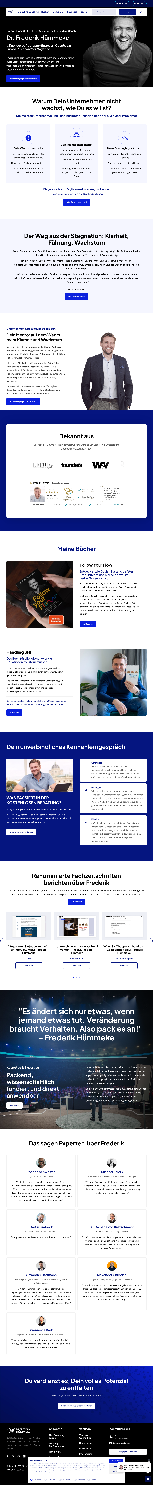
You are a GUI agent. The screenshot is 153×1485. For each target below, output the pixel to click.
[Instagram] (14, 1456)
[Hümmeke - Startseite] (10, 12)
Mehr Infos (117, 504)
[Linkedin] (25, 1456)
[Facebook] (8, 1456)
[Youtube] (19, 1456)
